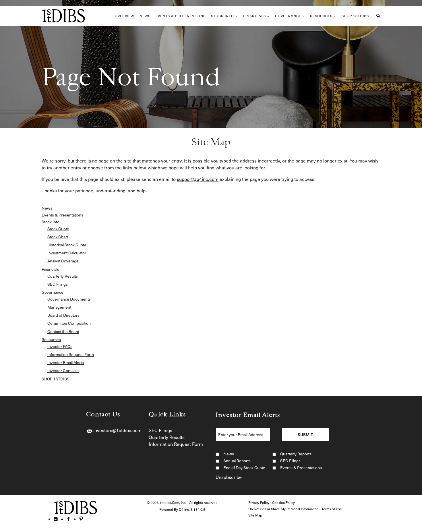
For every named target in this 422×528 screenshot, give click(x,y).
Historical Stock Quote (66, 244)
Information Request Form (70, 354)
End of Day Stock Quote (244, 468)
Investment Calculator (66, 253)
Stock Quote (58, 228)
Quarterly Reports (295, 454)
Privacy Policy (258, 502)
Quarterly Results (62, 276)
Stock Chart (57, 236)
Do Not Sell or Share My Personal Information (283, 508)
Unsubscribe (229, 476)
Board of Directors (63, 315)
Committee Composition (69, 323)
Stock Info (50, 222)
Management (59, 307)
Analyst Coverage (63, 261)
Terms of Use (332, 508)
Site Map (255, 515)
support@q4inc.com (197, 178)
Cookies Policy (283, 502)
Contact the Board (63, 331)
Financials (50, 269)
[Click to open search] (376, 16)
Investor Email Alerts (65, 362)
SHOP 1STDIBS (55, 379)
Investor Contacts (63, 370)
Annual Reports (237, 461)
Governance (52, 292)
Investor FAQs (59, 346)
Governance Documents (69, 299)
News (47, 208)
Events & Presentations (62, 215)
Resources (51, 339)
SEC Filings (57, 284)
